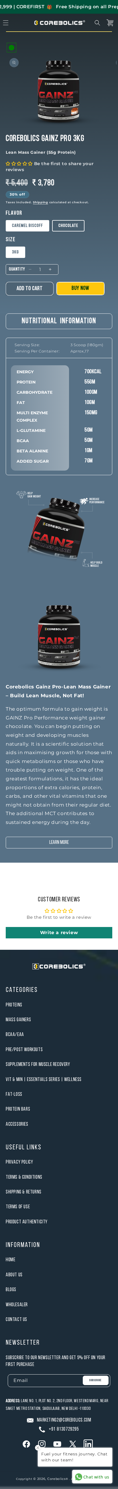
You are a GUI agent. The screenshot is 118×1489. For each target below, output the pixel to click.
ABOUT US (14, 1275)
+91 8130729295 (64, 1429)
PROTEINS (14, 1005)
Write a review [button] (59, 932)
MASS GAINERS (18, 1020)
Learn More (59, 842)
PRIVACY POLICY (19, 1162)
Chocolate (68, 225)
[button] (97, 23)
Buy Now (80, 288)
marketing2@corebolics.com (64, 1420)
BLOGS (11, 1290)
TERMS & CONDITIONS (24, 1177)
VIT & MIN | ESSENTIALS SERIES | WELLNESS (44, 1079)
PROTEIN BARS (18, 1109)
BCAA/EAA (15, 1034)
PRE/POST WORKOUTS (24, 1050)
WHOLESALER (17, 1305)
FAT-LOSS (14, 1094)
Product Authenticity (27, 1222)
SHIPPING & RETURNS (24, 1192)
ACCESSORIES (17, 1124)
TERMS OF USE (18, 1207)
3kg (15, 252)
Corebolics (56, 1479)
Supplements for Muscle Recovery (38, 1064)
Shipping (40, 202)
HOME (10, 1260)
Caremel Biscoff (27, 225)
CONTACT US (16, 1319)
